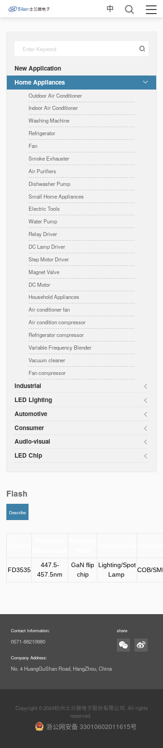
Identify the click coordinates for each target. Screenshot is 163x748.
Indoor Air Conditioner (53, 107)
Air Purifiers (42, 171)
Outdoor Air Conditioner (55, 95)
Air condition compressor (57, 322)
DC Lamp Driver (47, 246)
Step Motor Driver (49, 259)
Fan (33, 145)
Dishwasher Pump (49, 183)
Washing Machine (49, 120)
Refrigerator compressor (56, 334)
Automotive (30, 413)
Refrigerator (42, 133)
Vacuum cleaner (47, 360)
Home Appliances (39, 82)
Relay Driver (43, 233)
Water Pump (43, 221)
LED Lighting (33, 399)
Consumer (29, 427)
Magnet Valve (44, 271)
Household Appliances (54, 296)
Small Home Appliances (56, 196)
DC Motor (39, 284)
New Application (37, 68)
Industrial (27, 385)
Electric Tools (44, 208)
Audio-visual (32, 441)
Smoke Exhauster (49, 158)
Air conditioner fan (49, 309)
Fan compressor (47, 372)
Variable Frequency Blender (60, 347)
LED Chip (28, 455)
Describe (17, 512)
